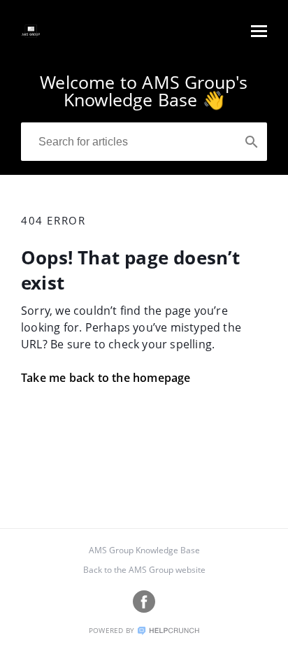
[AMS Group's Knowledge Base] (31, 37)
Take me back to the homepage (106, 377)
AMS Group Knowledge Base (144, 550)
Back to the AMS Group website (144, 570)
